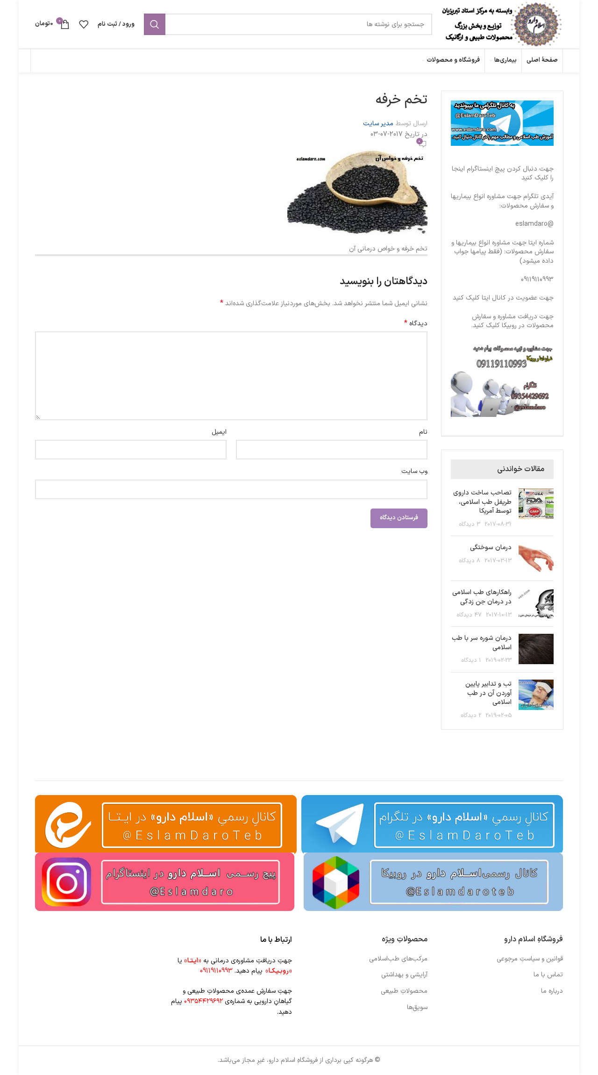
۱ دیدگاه (471, 660)
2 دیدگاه (471, 715)
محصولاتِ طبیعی (404, 991)
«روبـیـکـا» (278, 971)
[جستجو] (154, 24)
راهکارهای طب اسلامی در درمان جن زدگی (482, 597)
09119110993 (537, 280)
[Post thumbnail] (536, 508)
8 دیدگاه (469, 560)
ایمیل (219, 432)
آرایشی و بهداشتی (404, 975)
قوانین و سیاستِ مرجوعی (530, 959)
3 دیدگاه (469, 524)
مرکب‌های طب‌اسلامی (398, 959)
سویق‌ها (417, 1007)
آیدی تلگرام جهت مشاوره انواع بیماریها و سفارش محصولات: (502, 201)
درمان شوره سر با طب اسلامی (482, 642)
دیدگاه (415, 324)
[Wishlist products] (83, 24)
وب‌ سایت (414, 471)
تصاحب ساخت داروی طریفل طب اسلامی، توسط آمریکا (482, 502)
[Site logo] (502, 24)
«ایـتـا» (192, 961)
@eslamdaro (534, 224)
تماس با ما (548, 975)
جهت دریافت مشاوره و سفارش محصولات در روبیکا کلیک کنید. (512, 321)
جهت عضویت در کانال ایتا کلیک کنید (503, 298)
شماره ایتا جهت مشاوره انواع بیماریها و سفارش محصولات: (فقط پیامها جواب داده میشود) (502, 252)
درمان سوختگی (491, 547)
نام (423, 432)
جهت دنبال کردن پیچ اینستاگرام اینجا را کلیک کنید (503, 173)
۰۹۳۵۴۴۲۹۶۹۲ (203, 1001)
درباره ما (552, 991)
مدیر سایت (378, 124)
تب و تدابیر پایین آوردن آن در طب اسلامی (488, 693)
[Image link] (433, 881)
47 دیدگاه (469, 614)
